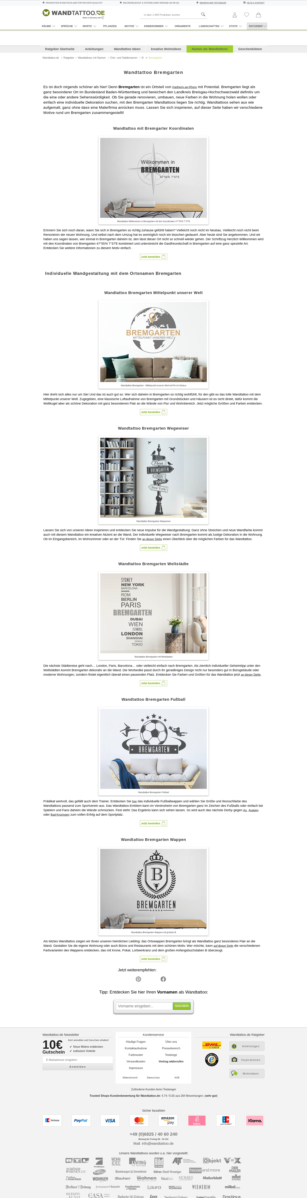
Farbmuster (136, 1054)
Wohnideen (251, 1073)
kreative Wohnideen (166, 49)
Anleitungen (94, 49)
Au (245, 810)
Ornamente (183, 26)
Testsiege (171, 1054)
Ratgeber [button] (256, 26)
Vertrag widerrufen (171, 1061)
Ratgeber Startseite (59, 49)
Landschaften (209, 26)
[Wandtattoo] (73, 13)
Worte (87, 26)
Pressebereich (171, 1048)
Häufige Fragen (136, 1041)
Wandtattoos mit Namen (92, 57)
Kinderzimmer (153, 26)
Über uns (171, 1041)
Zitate (233, 26)
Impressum (136, 1068)
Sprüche (67, 26)
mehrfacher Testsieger (213, 3)
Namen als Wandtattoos (210, 49)
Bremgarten (155, 57)
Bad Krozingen (60, 814)
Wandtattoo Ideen (127, 49)
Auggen (253, 810)
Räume (46, 26)
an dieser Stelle (152, 539)
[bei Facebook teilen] (155, 980)
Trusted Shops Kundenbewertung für (125, 1095)
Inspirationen (250, 1059)
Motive (129, 26)
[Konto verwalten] (235, 15)
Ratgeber (68, 57)
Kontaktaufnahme (136, 1048)
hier (134, 801)
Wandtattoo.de (50, 57)
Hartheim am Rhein (184, 87)
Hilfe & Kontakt (256, 3)
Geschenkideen (250, 49)
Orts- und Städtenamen (123, 57)
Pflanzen (110, 26)
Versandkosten (135, 1061)
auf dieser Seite (223, 945)
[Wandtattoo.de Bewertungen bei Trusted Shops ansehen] (211, 1065)
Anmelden (77, 1066)
